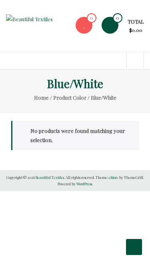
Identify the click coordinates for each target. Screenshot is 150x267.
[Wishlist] (84, 25)
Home (41, 97)
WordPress (84, 183)
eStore (113, 177)
